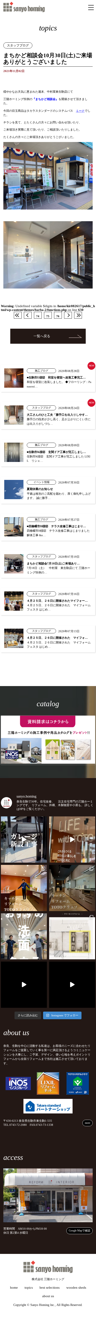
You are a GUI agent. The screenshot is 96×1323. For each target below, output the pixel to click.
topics (29, 1287)
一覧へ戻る (41, 336)
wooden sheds (76, 1287)
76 (57, 316)
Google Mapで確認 (79, 1230)
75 (47, 316)
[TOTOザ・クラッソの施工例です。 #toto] (24, 888)
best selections (50, 1287)
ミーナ (80, 110)
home (14, 1287)
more (87, 1122)
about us (48, 1296)
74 (37, 316)
